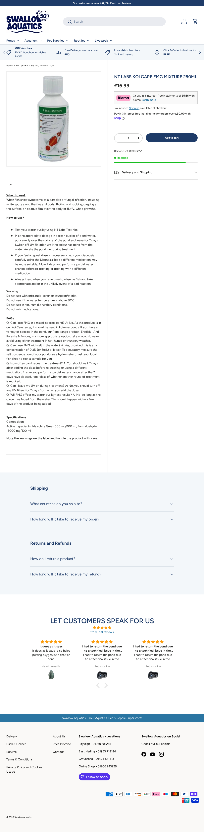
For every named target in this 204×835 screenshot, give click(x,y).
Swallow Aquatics (23, 817)
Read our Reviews (120, 3)
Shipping (134, 108)
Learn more (149, 100)
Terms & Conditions (19, 759)
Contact (58, 752)
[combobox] (114, 21)
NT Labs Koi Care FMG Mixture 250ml (35, 66)
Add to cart (171, 137)
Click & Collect (16, 744)
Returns (11, 752)
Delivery (11, 736)
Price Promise (62, 744)
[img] (102, 627)
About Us (59, 736)
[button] (195, 21)
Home (9, 66)
